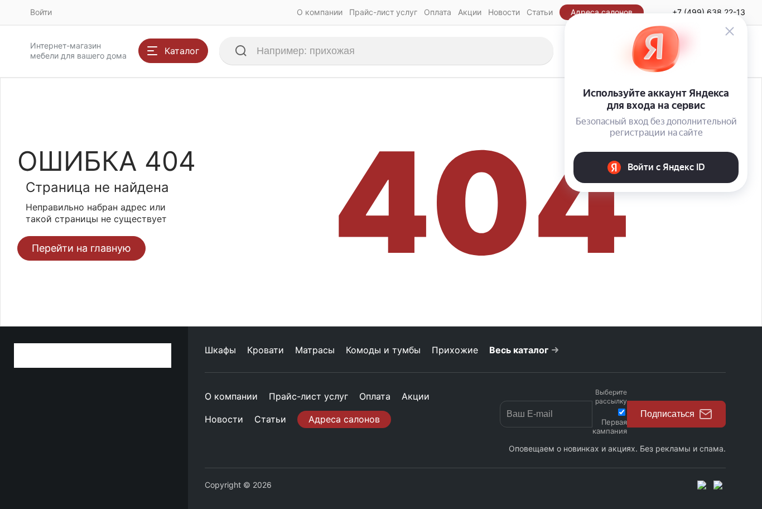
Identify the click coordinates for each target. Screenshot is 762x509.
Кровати (265, 350)
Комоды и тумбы (383, 350)
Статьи (540, 12)
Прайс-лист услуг (383, 12)
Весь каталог (518, 350)
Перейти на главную (81, 248)
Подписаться (667, 414)
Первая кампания (609, 426)
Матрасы (315, 350)
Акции (469, 12)
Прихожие (455, 350)
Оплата (437, 12)
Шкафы (220, 350)
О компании (320, 12)
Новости (504, 12)
